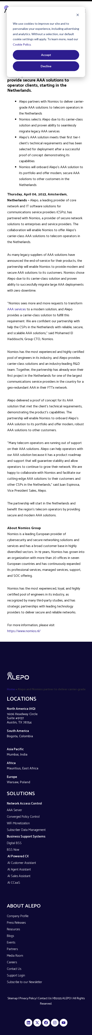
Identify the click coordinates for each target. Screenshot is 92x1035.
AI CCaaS (13, 882)
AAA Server (14, 810)
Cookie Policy (22, 44)
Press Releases (16, 922)
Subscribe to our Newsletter (24, 982)
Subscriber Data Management (26, 830)
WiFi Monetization (18, 823)
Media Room (15, 955)
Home (11, 689)
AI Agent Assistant (19, 869)
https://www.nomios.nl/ (23, 631)
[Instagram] (55, 1022)
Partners (12, 949)
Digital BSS (14, 843)
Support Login (16, 975)
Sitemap (12, 998)
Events (11, 942)
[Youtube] (63, 1022)
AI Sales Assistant (18, 876)
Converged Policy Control (23, 816)
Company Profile (17, 916)
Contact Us (14, 969)
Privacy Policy (27, 998)
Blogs (10, 936)
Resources (13, 929)
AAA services (16, 309)
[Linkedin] (28, 1022)
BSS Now (13, 849)
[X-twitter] (37, 1022)
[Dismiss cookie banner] (77, 15)
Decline (46, 66)
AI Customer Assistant (21, 863)
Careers (12, 962)
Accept (46, 55)
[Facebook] (46, 1022)
